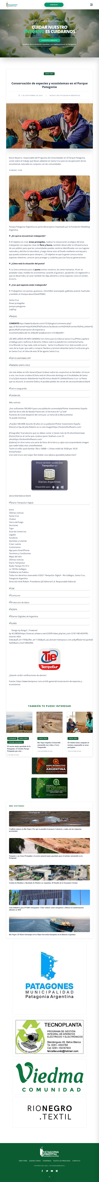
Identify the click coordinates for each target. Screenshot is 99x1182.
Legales (12, 534)
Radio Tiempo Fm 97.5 (19, 566)
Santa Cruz (14, 300)
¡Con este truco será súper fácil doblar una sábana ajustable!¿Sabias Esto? (42, 455)
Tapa (11, 528)
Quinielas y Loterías (18, 541)
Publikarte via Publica (18, 572)
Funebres (13, 537)
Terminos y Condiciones (20, 553)
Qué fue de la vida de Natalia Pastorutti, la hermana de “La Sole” (38, 411)
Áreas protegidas (17, 303)
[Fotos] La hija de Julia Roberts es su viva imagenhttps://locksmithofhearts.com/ (45, 427)
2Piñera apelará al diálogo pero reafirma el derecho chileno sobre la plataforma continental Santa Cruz (49, 341)
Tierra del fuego (16, 522)
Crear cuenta (15, 544)
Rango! (24, 630)
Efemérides (47, 1161)
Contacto (54, 5)
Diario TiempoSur (17, 562)
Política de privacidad (61, 1161)
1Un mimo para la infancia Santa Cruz (57, 338)
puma (38, 269)
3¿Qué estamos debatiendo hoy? (28, 378)
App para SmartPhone (19, 550)
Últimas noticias (16, 512)
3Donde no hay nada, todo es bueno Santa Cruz (35, 345)
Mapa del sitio (15, 556)
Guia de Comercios (17, 531)
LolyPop (12, 309)
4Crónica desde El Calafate (55, 378)
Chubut (12, 519)
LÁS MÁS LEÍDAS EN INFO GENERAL (24, 338)
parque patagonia (17, 306)
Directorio (23, 1161)
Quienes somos (35, 1161)
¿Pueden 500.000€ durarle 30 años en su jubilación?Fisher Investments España (44, 424)
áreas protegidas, (37, 242)
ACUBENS (16, 633)
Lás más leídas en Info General (23, 372)
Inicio (11, 509)
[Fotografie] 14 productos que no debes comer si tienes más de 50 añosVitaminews (47, 433)
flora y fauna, (46, 245)
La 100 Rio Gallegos (18, 569)
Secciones (13, 525)
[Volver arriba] (49, 1177)
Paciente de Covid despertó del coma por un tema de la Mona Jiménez (41, 414)
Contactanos (15, 547)
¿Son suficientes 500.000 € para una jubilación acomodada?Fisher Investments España (48, 408)
